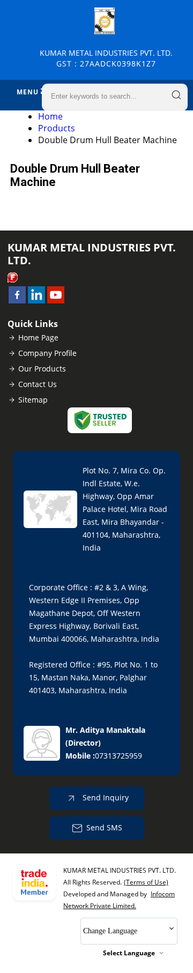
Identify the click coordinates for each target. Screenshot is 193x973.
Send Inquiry (104, 797)
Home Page (38, 337)
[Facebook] (17, 300)
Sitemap (33, 400)
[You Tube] (55, 300)
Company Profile (47, 353)
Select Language (129, 952)
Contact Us (37, 384)
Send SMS (104, 827)
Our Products (42, 368)
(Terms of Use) (146, 882)
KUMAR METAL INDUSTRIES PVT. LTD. (106, 58)
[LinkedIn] (36, 300)
